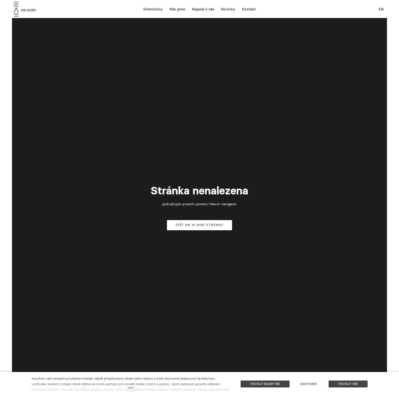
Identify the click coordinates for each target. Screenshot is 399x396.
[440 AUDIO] (25, 9)
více (130, 388)
